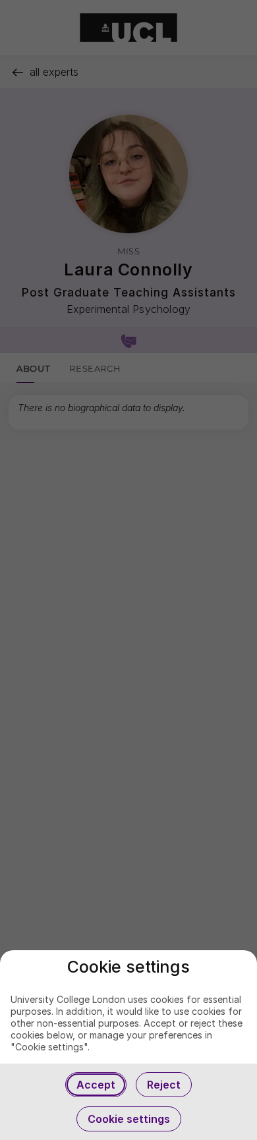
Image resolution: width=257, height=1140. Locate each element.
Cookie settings (129, 1119)
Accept (95, 1084)
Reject (164, 1084)
